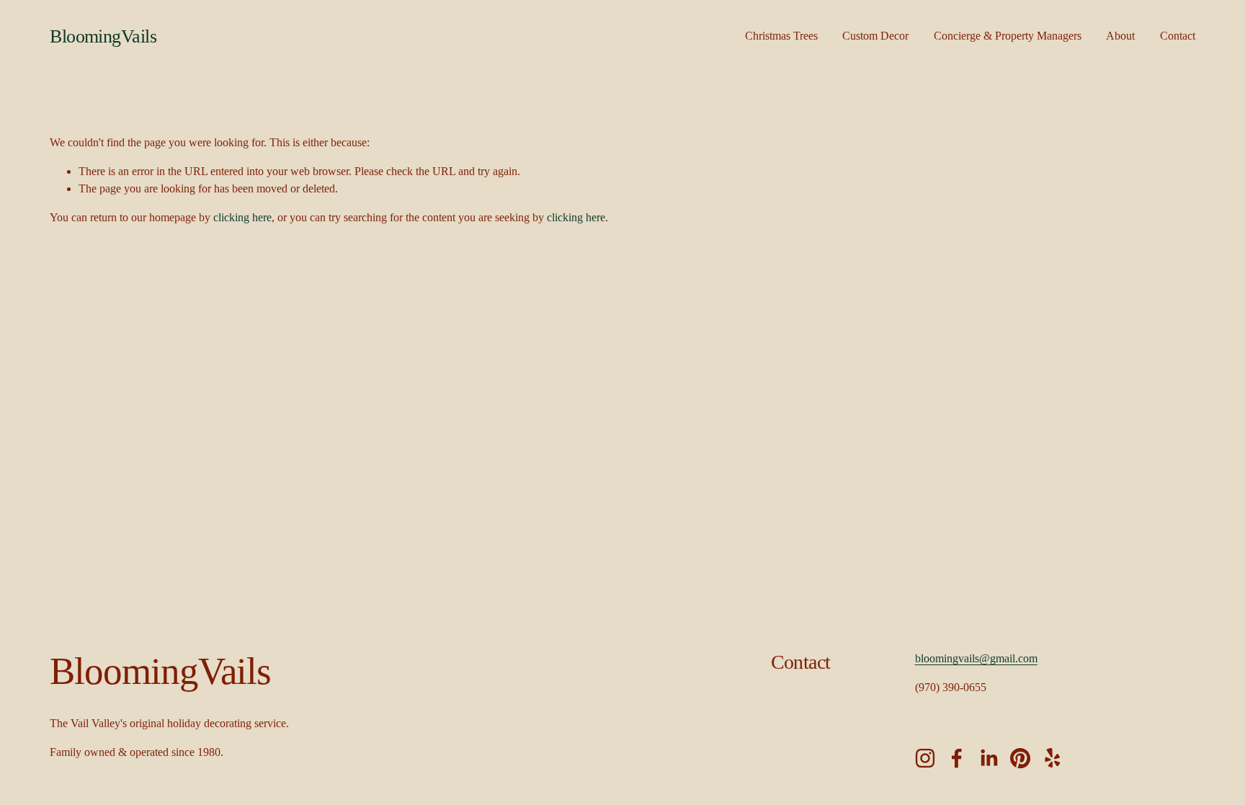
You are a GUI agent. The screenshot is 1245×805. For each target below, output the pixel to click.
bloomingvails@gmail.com (976, 658)
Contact (1177, 36)
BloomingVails (103, 36)
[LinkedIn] (988, 758)
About (1120, 36)
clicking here (242, 217)
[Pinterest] (1020, 758)
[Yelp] (1052, 758)
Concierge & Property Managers (1007, 36)
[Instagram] (925, 758)
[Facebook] (957, 758)
